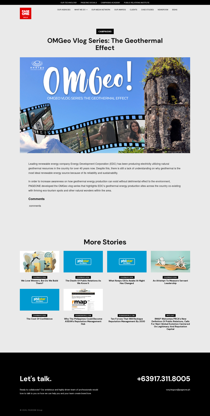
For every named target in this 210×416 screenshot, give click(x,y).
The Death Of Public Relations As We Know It (83, 282)
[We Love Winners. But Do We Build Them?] (39, 262)
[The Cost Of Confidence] (39, 300)
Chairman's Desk (39, 277)
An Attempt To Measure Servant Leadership (170, 282)
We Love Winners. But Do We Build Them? (39, 282)
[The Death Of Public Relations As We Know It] (83, 262)
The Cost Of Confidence (39, 318)
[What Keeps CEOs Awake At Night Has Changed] (127, 262)
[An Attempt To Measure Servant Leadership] (170, 262)
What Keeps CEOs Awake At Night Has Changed (127, 282)
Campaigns (105, 31)
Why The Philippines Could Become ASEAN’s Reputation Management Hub (83, 321)
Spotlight (170, 315)
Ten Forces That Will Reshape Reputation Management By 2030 (127, 320)
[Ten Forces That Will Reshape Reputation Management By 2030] (127, 300)
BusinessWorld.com (83, 315)
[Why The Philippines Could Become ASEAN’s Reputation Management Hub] (83, 300)
